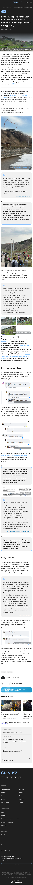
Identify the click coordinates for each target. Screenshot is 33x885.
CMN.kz (14, 84)
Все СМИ (4, 723)
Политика (21, 792)
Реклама (3, 815)
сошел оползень (23, 345)
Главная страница (6, 7)
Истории (21, 789)
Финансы (3, 796)
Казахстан (9, 672)
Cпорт (3, 799)
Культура (21, 799)
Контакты (3, 825)
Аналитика (4, 792)
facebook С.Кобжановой (22, 167)
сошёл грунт (5, 341)
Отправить (16, 864)
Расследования (5, 789)
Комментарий (5, 802)
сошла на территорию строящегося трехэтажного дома (16, 356)
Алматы (14, 7)
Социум (21, 802)
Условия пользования (7, 822)
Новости (21, 796)
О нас (2, 812)
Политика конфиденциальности (10, 819)
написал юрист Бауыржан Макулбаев (14, 455)
